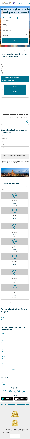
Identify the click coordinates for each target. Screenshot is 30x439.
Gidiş (4, 34)
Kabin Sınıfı (3, 147)
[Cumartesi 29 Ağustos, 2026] (22, 114)
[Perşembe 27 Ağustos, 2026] (17, 114)
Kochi (2, 351)
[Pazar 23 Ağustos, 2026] (8, 114)
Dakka (2, 354)
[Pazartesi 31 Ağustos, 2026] (27, 114)
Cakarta (2, 349)
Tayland (15, 50)
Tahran (2, 317)
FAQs (2, 380)
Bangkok (2, 337)
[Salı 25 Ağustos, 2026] (13, 114)
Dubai (2, 365)
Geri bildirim (3, 382)
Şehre (5, 404)
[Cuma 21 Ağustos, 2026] (4, 114)
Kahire (2, 344)
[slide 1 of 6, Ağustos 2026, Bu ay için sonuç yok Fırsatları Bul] (15, 90)
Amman (2, 333)
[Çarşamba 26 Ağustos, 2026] (15, 114)
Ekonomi (3, 61)
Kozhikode (3, 347)
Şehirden (27, 404)
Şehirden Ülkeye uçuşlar (21, 404)
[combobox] (15, 67)
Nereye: (2, 70)
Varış (2, 141)
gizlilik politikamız (4, 430)
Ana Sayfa (3, 50)
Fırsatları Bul (14, 91)
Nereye (4, 29)
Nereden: (3, 64)
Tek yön (4, 17)
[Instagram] (10, 391)
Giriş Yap (26, 3)
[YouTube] (23, 391)
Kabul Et (15, 436)
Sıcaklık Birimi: (26, 186)
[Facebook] (5, 391)
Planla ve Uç (21, 3)
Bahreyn (2, 335)
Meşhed (2, 315)
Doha (2, 363)
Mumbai (2, 342)
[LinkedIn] (14, 391)
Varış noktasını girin (7, 30)
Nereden (4, 24)
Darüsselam (3, 356)
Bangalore (3, 340)
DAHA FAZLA (15, 369)
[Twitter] (19, 391)
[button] (13, 18)
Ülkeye (2, 404)
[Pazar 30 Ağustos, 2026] (24, 114)
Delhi (2, 358)
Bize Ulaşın (3, 384)
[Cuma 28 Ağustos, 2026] (20, 114)
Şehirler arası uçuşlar (11, 404)
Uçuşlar (9, 50)
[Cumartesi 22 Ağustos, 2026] (6, 114)
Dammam (3, 361)
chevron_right (27, 89)
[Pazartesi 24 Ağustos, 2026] (11, 114)
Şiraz (2, 319)
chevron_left (2, 89)
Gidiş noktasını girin (7, 25)
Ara (15, 40)
